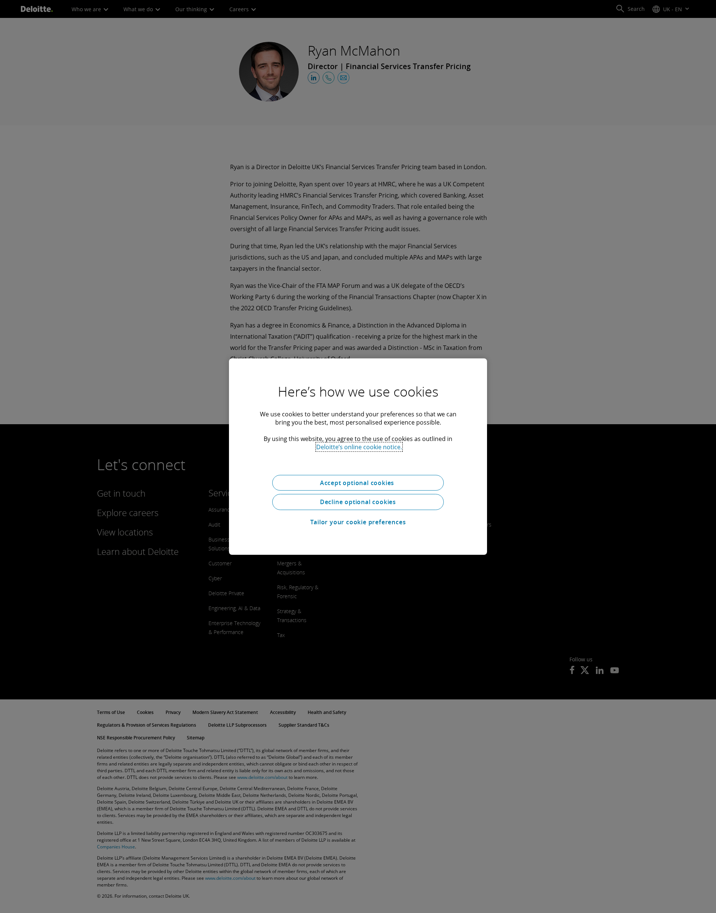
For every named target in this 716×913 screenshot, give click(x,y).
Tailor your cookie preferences (358, 522)
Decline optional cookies (358, 502)
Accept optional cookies (358, 482)
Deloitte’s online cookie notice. (359, 446)
